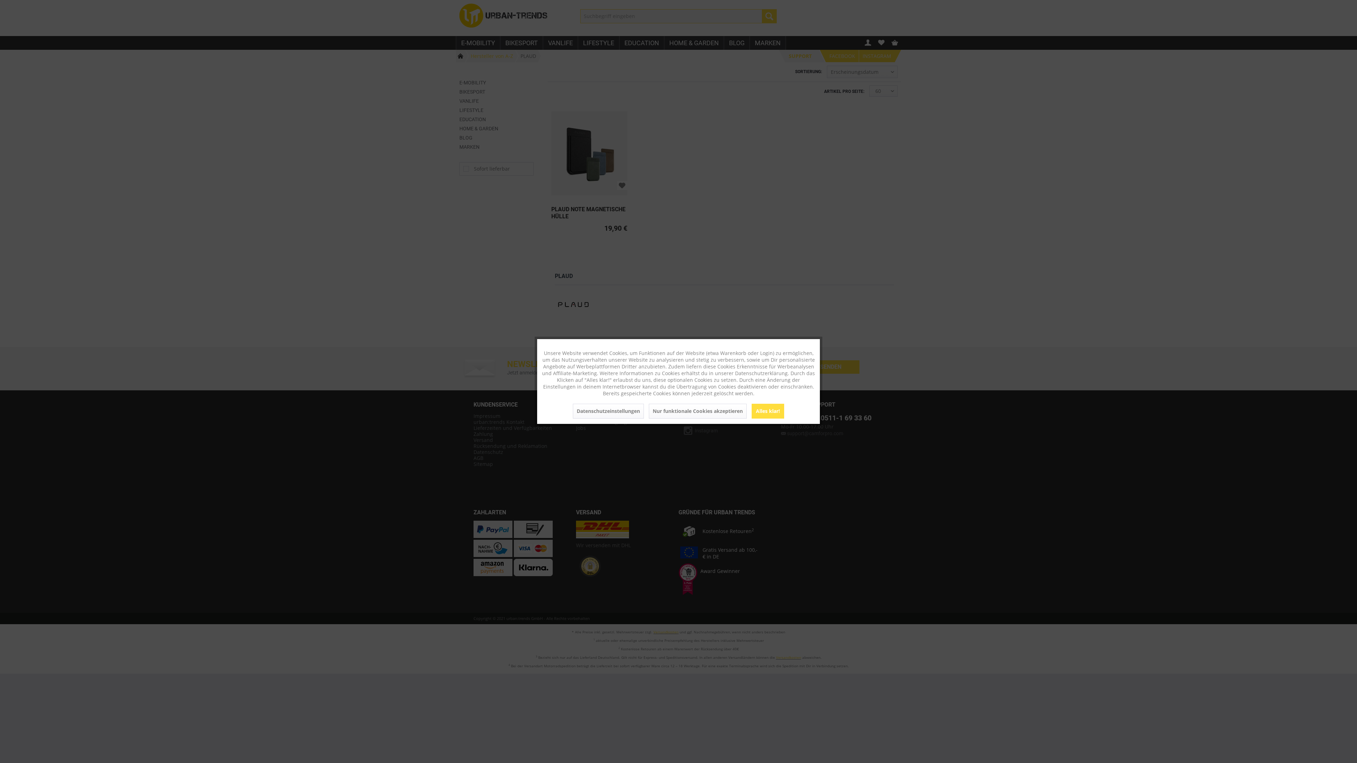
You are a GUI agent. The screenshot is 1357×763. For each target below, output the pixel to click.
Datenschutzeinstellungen (608, 411)
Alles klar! (768, 411)
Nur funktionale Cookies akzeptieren (698, 411)
